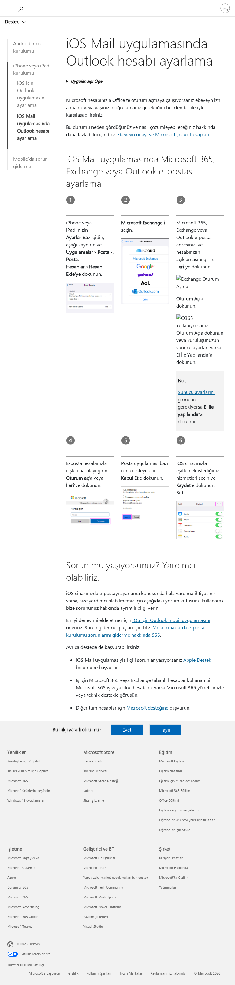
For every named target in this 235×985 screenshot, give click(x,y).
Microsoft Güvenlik (21, 867)
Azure (11, 877)
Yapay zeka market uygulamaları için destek (115, 877)
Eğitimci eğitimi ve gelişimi (179, 810)
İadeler (88, 790)
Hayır (165, 729)
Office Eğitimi (169, 800)
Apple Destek (197, 660)
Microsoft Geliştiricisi (99, 858)
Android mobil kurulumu (28, 47)
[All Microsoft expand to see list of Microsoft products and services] (7, 8)
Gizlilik (73, 973)
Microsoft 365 (17, 780)
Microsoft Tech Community (103, 887)
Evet (126, 729)
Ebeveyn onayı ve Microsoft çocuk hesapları (163, 134)
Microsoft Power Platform (102, 906)
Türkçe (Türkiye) (28, 944)
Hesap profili (92, 761)
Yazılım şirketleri (95, 916)
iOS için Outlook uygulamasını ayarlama (31, 94)
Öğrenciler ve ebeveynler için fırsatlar (187, 820)
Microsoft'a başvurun (44, 973)
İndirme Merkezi (95, 771)
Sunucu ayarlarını (196, 392)
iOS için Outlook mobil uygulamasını (171, 620)
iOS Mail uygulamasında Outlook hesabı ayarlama (33, 127)
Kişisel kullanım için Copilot (27, 771)
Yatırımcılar (167, 887)
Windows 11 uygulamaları (26, 800)
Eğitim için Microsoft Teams (179, 780)
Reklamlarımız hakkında (168, 973)
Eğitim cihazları (170, 771)
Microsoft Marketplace (100, 897)
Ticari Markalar (131, 973)
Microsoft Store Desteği (101, 780)
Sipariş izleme (93, 800)
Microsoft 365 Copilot (23, 916)
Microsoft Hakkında (173, 867)
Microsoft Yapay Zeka (23, 858)
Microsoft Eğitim (171, 761)
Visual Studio (93, 926)
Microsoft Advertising (23, 906)
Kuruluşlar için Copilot (23, 761)
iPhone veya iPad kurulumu (31, 69)
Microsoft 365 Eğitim (174, 790)
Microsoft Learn (94, 867)
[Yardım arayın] (21, 8)
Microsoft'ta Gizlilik (173, 877)
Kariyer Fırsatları (171, 858)
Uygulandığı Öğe (86, 81)
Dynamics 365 (17, 887)
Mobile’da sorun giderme (30, 162)
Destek (12, 21)
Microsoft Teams (19, 926)
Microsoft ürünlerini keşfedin (28, 790)
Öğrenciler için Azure (174, 829)
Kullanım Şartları (99, 973)
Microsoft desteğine (147, 707)
